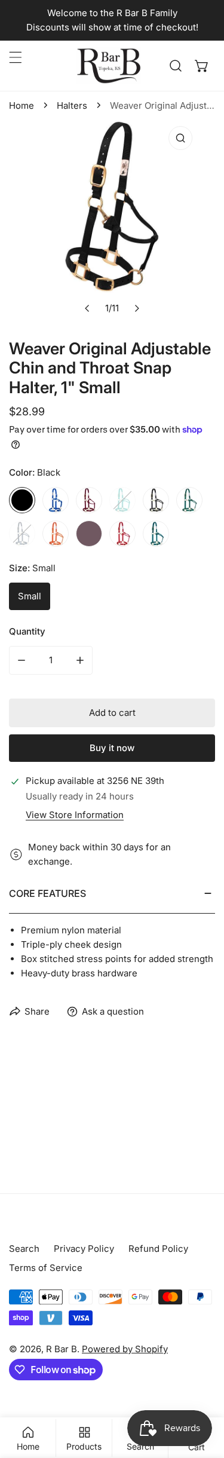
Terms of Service (45, 1267)
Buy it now (112, 747)
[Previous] (88, 308)
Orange (55, 533)
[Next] (137, 308)
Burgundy (89, 500)
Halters (72, 105)
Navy (22, 533)
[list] (112, 220)
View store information (75, 815)
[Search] (175, 66)
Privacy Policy (84, 1248)
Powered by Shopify (125, 1349)
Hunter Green (189, 500)
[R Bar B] (108, 65)
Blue (55, 500)
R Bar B (61, 1349)
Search (24, 1248)
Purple (89, 533)
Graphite (156, 500)
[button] (202, 66)
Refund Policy (158, 1248)
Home (21, 105)
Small (29, 596)
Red (122, 533)
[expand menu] (15, 57)
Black (22, 500)
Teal (156, 533)
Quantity (27, 631)
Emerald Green (122, 500)
